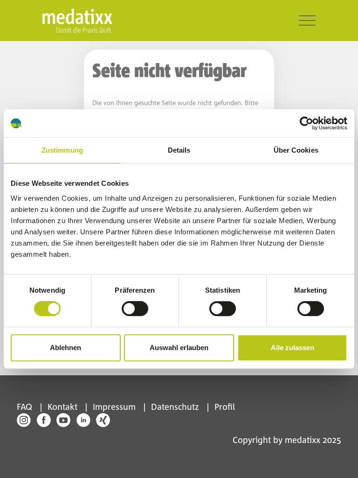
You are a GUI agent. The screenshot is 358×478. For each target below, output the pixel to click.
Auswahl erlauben (179, 347)
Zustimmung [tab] (62, 150)
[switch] (135, 308)
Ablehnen (65, 347)
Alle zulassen (292, 347)
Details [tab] (179, 150)
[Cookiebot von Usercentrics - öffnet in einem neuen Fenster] (306, 123)
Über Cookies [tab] (296, 150)
